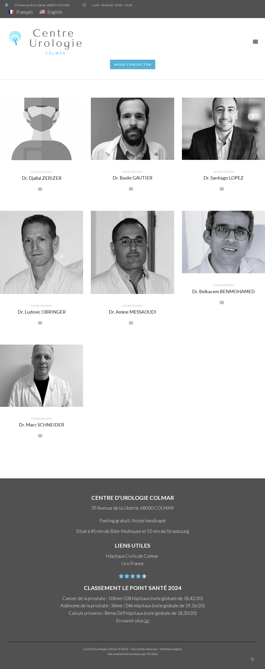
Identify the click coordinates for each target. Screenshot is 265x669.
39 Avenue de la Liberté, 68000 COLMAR (132, 508)
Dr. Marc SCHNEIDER (41, 424)
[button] (255, 41)
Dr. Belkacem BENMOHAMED (223, 291)
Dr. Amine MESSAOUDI (132, 312)
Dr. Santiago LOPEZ (223, 178)
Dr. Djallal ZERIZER (42, 178)
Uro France (132, 563)
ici (146, 620)
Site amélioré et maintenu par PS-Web (132, 654)
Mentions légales (171, 649)
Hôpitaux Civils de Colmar (132, 556)
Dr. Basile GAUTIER (132, 178)
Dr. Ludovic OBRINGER (42, 312)
